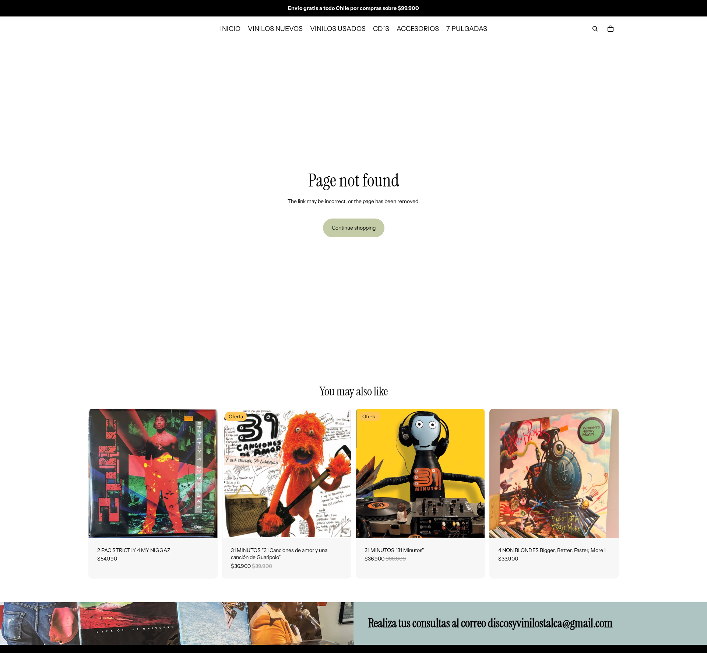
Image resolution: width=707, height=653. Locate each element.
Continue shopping (354, 227)
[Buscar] (595, 29)
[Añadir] (206, 526)
